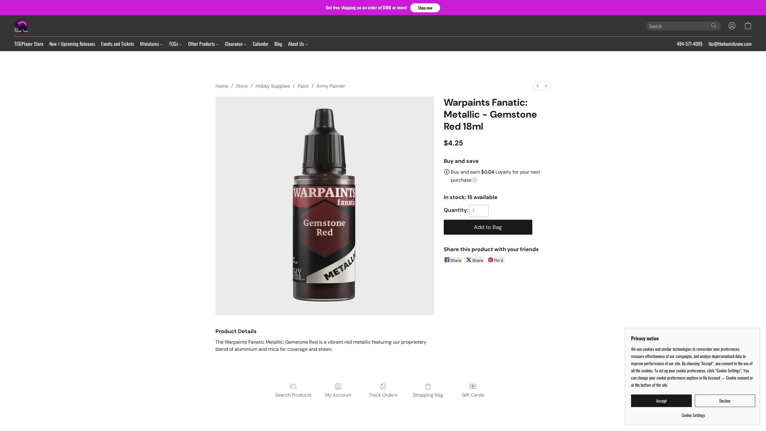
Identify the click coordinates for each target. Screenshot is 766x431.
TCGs (174, 43)
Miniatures (150, 43)
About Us (296, 43)
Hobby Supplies (273, 86)
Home (221, 86)
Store (242, 86)
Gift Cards (473, 395)
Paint (303, 86)
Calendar (260, 43)
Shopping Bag (428, 395)
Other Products (202, 43)
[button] (425, 7)
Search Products (293, 395)
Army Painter (331, 86)
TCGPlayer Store (28, 43)
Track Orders (383, 395)
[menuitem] (538, 85)
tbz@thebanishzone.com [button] (730, 43)
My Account (338, 395)
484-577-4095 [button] (690, 43)
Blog (278, 43)
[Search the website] (713, 25)
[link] (693, 413)
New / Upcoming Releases (72, 43)
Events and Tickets (117, 43)
